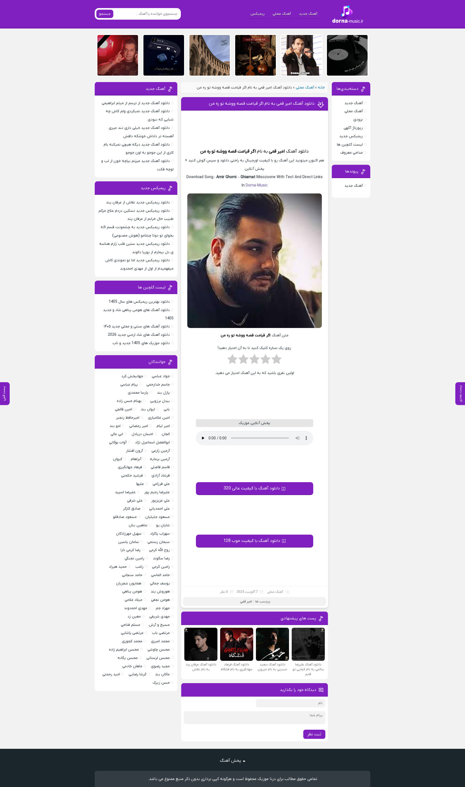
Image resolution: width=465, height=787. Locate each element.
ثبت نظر (314, 734)
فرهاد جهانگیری (130, 467)
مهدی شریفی (159, 616)
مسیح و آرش (159, 624)
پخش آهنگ (230, 760)
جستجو (105, 14)
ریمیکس (258, 13)
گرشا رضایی (137, 674)
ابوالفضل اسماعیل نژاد (152, 442)
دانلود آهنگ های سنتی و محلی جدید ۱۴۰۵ (137, 326)
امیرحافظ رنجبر (127, 417)
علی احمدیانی (159, 508)
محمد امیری (160, 641)
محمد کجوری (132, 641)
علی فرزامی (161, 483)
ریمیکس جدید (351, 136)
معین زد (134, 616)
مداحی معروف (351, 152)
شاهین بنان (138, 525)
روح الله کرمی (159, 550)
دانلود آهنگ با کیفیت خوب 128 (251, 541)
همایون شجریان (128, 583)
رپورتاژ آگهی (353, 127)
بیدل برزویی (160, 401)
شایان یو (163, 525)
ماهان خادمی (132, 666)
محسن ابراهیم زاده (124, 649)
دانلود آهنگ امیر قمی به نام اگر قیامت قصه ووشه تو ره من (262, 103)
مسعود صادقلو (125, 517)
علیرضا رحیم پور (157, 492)
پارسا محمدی (138, 392)
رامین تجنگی (134, 558)
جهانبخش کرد (132, 376)
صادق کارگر (131, 508)
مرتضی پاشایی (132, 633)
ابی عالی (117, 434)
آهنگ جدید (308, 13)
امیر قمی (277, 151)
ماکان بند (162, 674)
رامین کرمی (161, 566)
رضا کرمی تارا (130, 550)
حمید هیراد (118, 566)
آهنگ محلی (282, 13)
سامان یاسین (128, 542)
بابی (167, 409)
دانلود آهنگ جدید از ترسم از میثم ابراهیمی (136, 103)
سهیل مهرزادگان (129, 533)
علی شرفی (135, 500)
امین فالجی (123, 409)
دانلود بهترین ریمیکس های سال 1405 (139, 301)
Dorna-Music (256, 185)
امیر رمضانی (138, 426)
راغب (139, 566)
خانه (321, 87)
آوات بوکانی (117, 442)
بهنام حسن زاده (129, 401)
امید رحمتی (111, 674)
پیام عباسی (129, 384)
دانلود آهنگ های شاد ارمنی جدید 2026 (139, 334)
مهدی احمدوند (135, 608)
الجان (166, 434)
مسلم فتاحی (130, 624)
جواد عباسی (161, 376)
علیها (140, 483)
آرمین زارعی (161, 450)
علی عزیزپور (160, 500)
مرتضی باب (161, 633)
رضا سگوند (161, 558)
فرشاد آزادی (161, 475)
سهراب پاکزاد (160, 533)
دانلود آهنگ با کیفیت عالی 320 (252, 488)
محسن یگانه (128, 658)
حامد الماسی (160, 575)
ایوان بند (148, 409)
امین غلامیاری (159, 417)
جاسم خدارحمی (158, 384)
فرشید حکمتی (132, 475)
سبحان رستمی (158, 542)
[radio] (276, 361)
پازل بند (163, 392)
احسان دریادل (142, 434)
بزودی (358, 119)
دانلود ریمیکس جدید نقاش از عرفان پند (138, 202)
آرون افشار (134, 450)
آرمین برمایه (160, 459)
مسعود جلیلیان (157, 517)
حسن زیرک (161, 682)
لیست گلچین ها (350, 144)
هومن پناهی (132, 591)
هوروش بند (160, 591)
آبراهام (136, 459)
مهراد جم (163, 608)
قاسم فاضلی (160, 467)
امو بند (115, 426)
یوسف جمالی (160, 583)
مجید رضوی (160, 666)
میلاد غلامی (133, 599)
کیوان (117, 459)
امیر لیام (163, 426)
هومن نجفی (160, 599)
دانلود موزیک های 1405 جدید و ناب (141, 343)
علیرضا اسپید (125, 492)
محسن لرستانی (158, 658)
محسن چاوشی (158, 649)
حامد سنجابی (132, 575)
